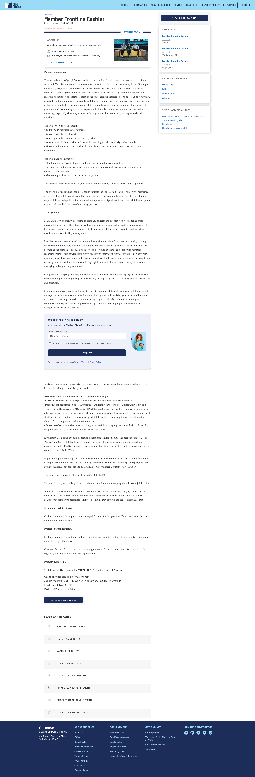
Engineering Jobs (118, 746)
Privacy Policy (95, 362)
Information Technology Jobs (124, 756)
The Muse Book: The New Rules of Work (161, 738)
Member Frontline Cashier (175, 36)
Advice (178, 5)
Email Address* (58, 331)
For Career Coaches (155, 744)
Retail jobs (167, 84)
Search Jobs (80, 741)
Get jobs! (87, 352)
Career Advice (81, 751)
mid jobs (166, 89)
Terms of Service (81, 362)
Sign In (245, 5)
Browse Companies (83, 746)
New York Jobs (117, 732)
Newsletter (208, 5)
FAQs (77, 737)
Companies (140, 5)
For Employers (152, 732)
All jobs (166, 98)
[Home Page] (13, 5)
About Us (78, 732)
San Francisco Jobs (119, 737)
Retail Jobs (167, 124)
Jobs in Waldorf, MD (172, 120)
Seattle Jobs (116, 741)
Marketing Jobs (117, 751)
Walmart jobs (168, 93)
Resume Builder (160, 5)
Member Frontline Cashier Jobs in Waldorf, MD (184, 116)
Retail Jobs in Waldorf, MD (175, 128)
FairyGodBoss (81, 770)
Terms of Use (81, 756)
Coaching (191, 5)
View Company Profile (59, 63)
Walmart (49, 14)
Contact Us (79, 765)
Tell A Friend (151, 749)
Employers (229, 5)
